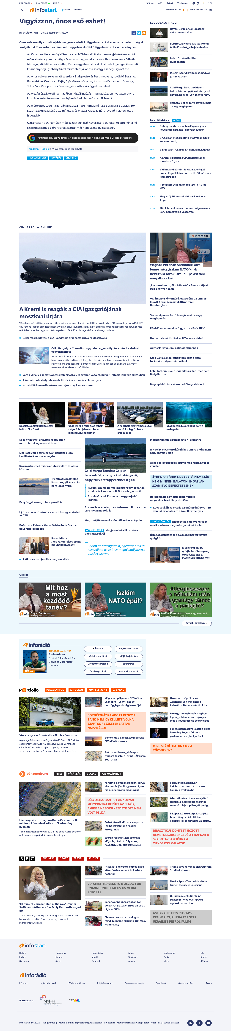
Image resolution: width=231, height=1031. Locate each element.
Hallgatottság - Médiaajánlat (57, 1023)
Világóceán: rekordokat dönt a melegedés (185, 428)
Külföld (22, 957)
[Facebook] (199, 1023)
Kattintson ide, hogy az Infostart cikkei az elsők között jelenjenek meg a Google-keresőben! (85, 138)
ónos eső (71, 158)
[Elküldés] (144, 33)
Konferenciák (98, 690)
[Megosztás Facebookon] (133, 33)
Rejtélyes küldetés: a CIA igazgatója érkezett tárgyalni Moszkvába (64, 338)
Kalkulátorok (111, 774)
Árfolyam (76, 690)
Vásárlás (74, 774)
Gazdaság (24, 961)
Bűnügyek (132, 957)
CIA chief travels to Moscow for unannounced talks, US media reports (114, 888)
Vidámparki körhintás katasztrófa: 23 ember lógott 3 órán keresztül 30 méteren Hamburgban (178, 302)
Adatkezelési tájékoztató (102, 1023)
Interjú (95, 957)
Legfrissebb (169, 953)
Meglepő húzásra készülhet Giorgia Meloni (177, 384)
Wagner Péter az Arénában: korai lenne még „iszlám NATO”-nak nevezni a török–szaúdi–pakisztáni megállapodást (177, 271)
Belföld (45, 149)
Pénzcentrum (55, 690)
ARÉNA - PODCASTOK (197, 10)
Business (48, 858)
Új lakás (118, 690)
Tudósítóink (97, 953)
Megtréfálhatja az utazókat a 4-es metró (175, 440)
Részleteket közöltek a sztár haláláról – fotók (36, 428)
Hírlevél (203, 957)
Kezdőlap (34, 149)
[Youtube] (208, 1023)
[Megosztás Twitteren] (138, 33)
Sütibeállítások (171, 1023)
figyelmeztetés (38, 158)
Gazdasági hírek (185, 983)
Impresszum (81, 1023)
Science (93, 858)
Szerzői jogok (149, 1023)
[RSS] (190, 1023)
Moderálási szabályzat (129, 1023)
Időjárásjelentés (105, 983)
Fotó (202, 953)
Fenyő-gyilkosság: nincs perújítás (40, 502)
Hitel (58, 774)
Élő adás (99, 649)
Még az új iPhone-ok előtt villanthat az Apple (113, 520)
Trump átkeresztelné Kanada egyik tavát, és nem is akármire (65, 482)
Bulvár (131, 953)
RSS (160, 1023)
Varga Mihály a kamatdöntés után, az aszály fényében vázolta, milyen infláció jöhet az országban (83, 375)
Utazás (91, 774)
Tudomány (60, 953)
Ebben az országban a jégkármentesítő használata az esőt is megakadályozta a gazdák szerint (116, 550)
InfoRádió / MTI (28, 33)
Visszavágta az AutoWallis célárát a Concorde (48, 735)
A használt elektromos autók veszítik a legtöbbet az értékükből (134, 429)
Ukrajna (78, 10)
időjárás (56, 158)
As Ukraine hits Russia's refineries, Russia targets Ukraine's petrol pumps (174, 917)
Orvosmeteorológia (134, 983)
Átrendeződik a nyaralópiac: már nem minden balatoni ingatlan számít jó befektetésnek (180, 482)
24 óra (66, 10)
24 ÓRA (176, 120)
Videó (166, 961)
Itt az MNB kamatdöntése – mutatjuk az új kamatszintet (57, 385)
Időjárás (204, 961)
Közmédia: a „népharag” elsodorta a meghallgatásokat (66, 542)
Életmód (96, 961)
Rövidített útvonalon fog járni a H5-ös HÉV (177, 328)
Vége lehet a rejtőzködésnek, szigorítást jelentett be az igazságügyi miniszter (85, 429)
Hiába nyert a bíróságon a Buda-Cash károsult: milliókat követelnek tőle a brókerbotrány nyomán (48, 824)
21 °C (209, 3)
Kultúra (59, 957)
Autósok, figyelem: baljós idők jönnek (174, 348)
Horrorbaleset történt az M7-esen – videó (176, 338)
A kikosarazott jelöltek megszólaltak (45, 559)
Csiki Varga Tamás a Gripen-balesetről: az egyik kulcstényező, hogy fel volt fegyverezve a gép (111, 475)
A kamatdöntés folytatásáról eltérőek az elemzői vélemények (61, 380)
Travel (78, 858)
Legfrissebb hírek (48, 983)
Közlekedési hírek (77, 983)
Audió (167, 957)
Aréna (209, 983)
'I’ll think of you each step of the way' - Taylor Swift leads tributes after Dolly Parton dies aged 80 (50, 907)
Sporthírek (161, 983)
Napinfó (131, 961)
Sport (64, 858)
